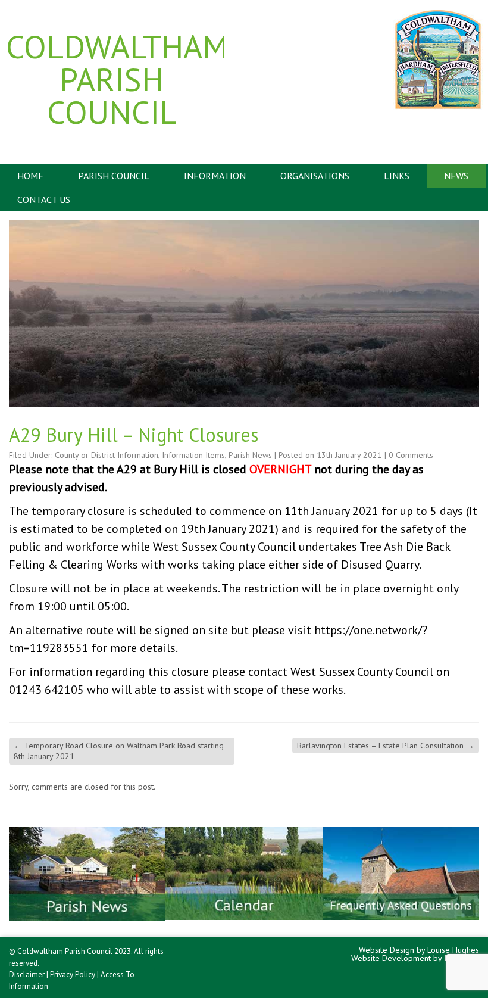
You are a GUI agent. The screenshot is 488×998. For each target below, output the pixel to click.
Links (396, 176)
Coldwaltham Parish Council (112, 79)
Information (215, 176)
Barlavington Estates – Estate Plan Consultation (385, 745)
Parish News (250, 455)
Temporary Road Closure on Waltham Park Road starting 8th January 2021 (119, 751)
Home (30, 176)
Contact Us (43, 199)
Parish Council (113, 176)
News (456, 176)
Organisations (314, 176)
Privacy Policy (72, 974)
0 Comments (411, 455)
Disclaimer (27, 974)
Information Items (193, 455)
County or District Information (106, 455)
